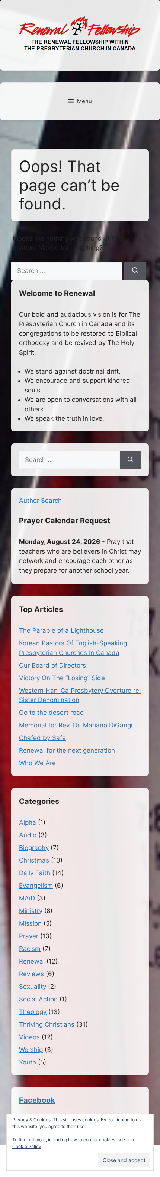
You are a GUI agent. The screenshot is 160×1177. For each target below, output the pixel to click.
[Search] (135, 271)
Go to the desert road (51, 712)
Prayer (28, 936)
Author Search (40, 500)
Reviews (31, 974)
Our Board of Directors (52, 665)
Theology (33, 1011)
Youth (27, 1062)
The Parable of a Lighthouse (61, 630)
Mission (30, 923)
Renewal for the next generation (67, 750)
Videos (29, 1037)
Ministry (30, 910)
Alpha (27, 822)
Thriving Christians (46, 1024)
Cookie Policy (26, 1146)
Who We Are (37, 763)
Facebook (37, 1100)
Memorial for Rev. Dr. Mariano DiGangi (75, 725)
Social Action (38, 999)
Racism (30, 948)
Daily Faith (34, 873)
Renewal (32, 961)
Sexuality (32, 986)
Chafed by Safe (42, 737)
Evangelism (36, 885)
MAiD (27, 898)
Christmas (34, 860)
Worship (31, 1049)
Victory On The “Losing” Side (62, 678)
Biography (34, 847)
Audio (27, 835)
